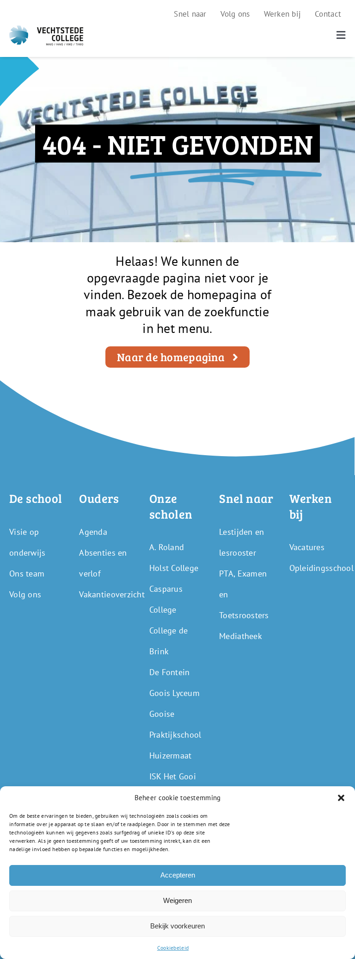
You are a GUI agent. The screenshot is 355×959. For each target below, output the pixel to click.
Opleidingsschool (321, 568)
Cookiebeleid (173, 947)
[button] (341, 797)
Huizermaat (170, 755)
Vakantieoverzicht (112, 594)
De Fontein (169, 672)
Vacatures (306, 547)
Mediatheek (240, 636)
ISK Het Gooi (172, 776)
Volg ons (25, 594)
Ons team (26, 573)
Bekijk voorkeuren (177, 926)
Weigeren (177, 900)
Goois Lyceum (174, 693)
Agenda (93, 532)
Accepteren (177, 875)
